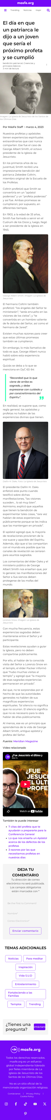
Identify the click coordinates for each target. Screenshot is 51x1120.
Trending (14, 10)
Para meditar (34, 958)
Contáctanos (14, 1093)
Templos (15, 1004)
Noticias (28, 10)
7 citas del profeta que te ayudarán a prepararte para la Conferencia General (27, 830)
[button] (5, 10)
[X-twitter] (44, 1104)
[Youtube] (35, 1104)
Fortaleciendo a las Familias (20, 994)
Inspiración (41, 10)
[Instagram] (6, 1104)
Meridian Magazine (25, 741)
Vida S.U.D (25, 975)
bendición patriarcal (13, 63)
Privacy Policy (33, 1093)
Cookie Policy (27, 1096)
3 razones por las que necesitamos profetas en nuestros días (24, 853)
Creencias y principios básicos (19, 64)
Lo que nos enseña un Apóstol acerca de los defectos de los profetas (27, 842)
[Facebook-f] (15, 1104)
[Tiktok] (25, 1104)
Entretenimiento (25, 984)
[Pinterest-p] (25, 1113)
